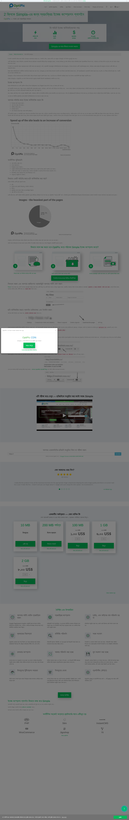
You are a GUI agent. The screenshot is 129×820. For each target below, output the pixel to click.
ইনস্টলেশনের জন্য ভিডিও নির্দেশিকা (29, 350)
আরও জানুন (29, 345)
